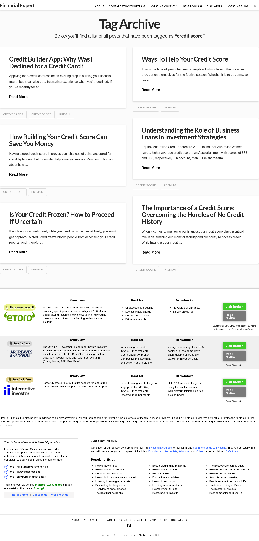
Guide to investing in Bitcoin (225, 485)
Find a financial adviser (165, 477)
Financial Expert (17, 5)
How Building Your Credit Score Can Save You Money (58, 140)
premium (65, 114)
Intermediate (170, 451)
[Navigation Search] (255, 5)
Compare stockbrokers (108, 473)
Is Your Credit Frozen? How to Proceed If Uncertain (61, 217)
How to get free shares (222, 473)
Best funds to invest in (165, 492)
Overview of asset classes (110, 488)
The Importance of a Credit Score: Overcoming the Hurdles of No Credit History (193, 214)
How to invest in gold (164, 481)
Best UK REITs (160, 473)
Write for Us (117, 520)
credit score (41, 114)
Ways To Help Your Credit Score (185, 59)
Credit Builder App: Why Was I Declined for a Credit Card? (50, 62)
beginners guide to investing (209, 447)
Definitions (232, 451)
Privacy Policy (156, 520)
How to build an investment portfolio (116, 477)
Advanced (184, 451)
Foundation (155, 451)
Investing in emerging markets (112, 481)
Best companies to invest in (225, 492)
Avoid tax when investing (223, 477)
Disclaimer (178, 520)
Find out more (19, 494)
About (76, 520)
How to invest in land (164, 469)
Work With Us (94, 520)
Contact (136, 520)
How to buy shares (106, 465)
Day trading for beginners (110, 485)
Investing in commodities (167, 485)
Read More (18, 97)
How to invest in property (109, 469)
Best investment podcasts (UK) (227, 481)
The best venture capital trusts (227, 465)
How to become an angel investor (229, 469)
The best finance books (109, 492)
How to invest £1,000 (164, 488)
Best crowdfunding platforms (169, 465)
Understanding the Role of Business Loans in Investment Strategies (190, 133)
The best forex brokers (222, 488)
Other (199, 451)
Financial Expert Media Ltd (134, 535)
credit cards (13, 114)
